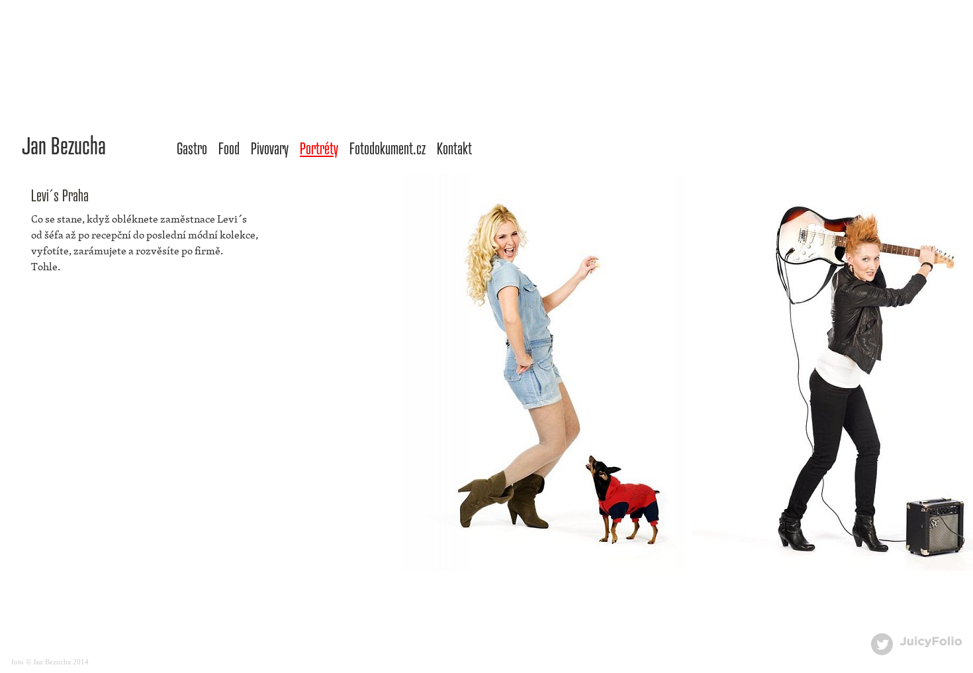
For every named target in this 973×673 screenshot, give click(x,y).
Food (229, 148)
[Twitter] (882, 644)
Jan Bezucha (64, 144)
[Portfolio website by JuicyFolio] (931, 642)
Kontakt (454, 148)
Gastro (192, 148)
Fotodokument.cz (387, 148)
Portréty (319, 148)
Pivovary (270, 148)
